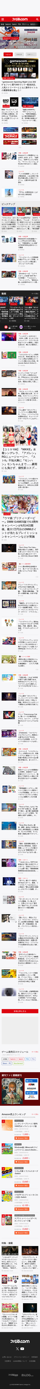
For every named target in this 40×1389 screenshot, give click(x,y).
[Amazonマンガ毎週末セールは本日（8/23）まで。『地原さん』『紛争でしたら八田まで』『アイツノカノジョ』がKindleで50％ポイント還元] (9, 156)
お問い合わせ (7, 1357)
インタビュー (7, 214)
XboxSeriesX (18, 1063)
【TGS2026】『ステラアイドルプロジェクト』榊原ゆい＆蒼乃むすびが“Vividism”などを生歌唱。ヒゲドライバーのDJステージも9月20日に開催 (28, 737)
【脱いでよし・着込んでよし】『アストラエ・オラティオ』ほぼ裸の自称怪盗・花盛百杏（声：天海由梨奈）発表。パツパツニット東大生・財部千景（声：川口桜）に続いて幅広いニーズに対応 (28, 921)
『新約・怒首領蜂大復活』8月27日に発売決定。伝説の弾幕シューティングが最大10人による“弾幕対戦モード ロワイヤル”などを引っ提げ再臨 (28, 847)
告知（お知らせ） (8, 78)
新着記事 (19, 54)
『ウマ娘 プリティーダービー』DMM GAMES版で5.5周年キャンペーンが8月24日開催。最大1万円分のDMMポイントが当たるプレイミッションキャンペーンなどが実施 (20, 527)
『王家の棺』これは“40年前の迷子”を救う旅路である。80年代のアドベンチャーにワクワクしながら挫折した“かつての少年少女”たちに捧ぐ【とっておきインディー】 (28, 681)
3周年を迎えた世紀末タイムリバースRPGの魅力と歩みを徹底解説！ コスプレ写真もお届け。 (28, 662)
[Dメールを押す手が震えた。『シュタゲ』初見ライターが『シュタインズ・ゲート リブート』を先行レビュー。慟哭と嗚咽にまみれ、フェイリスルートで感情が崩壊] (24, 211)
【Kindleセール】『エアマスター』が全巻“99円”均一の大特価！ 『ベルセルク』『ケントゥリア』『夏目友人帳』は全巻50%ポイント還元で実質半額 (28, 277)
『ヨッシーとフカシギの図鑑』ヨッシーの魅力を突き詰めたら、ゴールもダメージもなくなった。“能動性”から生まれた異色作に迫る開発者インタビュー (9, 1319)
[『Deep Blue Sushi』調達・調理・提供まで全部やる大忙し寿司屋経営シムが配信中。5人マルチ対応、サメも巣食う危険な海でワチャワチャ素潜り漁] (9, 826)
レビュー (21, 214)
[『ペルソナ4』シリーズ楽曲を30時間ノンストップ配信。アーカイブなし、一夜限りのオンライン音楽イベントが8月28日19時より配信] (9, 973)
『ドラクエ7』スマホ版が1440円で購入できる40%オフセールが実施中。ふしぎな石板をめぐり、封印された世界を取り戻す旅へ (28, 483)
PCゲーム (25, 24)
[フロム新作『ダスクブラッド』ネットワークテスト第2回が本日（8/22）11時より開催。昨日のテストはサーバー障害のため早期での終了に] (9, 696)
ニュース (6, 38)
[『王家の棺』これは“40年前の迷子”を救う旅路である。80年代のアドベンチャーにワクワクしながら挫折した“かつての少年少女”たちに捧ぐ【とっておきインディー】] (9, 678)
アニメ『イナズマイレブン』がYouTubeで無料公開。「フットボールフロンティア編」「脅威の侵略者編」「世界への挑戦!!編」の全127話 (28, 589)
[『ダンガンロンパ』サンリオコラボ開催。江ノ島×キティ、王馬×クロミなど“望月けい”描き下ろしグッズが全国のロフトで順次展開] (9, 900)
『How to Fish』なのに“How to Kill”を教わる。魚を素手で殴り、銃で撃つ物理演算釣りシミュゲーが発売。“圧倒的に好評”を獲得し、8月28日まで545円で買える (28, 811)
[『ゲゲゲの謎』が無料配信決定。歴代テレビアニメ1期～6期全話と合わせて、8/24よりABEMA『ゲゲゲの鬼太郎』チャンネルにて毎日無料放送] (9, 992)
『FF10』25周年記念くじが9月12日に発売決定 (28, 193)
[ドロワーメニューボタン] (2, 19)
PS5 (19, 24)
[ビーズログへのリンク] (27, 1375)
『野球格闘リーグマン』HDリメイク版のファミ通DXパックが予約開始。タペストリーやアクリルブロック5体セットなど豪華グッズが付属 (28, 792)
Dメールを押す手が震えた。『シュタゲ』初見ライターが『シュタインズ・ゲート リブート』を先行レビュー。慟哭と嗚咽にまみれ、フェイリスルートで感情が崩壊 (24, 223)
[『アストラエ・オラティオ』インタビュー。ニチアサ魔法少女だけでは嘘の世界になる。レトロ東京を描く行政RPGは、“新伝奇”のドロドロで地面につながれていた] (9, 211)
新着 (2, 24)
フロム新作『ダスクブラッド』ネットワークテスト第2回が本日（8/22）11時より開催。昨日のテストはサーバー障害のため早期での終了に (28, 700)
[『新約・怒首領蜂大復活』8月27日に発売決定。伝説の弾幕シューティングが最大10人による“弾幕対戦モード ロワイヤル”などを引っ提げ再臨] (9, 844)
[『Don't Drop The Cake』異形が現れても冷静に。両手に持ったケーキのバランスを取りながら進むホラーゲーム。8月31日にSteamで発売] (9, 548)
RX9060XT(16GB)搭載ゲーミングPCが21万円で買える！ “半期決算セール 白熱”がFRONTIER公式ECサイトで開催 (28, 243)
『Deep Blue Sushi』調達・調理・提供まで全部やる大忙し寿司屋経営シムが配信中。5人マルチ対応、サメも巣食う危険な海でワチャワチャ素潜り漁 (28, 829)
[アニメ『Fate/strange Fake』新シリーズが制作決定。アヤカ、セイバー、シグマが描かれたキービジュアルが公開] (9, 715)
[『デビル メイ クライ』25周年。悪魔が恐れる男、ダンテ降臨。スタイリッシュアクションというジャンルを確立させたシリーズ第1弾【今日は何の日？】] (9, 392)
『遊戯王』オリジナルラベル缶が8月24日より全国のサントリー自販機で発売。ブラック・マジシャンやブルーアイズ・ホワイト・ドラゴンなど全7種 (28, 607)
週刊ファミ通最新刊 (12, 1075)
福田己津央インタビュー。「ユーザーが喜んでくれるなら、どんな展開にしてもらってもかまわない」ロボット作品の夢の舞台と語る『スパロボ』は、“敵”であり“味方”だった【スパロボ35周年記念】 (29, 1291)
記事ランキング (32, 54)
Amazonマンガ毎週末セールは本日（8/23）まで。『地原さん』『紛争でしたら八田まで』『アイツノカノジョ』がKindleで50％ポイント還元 (28, 159)
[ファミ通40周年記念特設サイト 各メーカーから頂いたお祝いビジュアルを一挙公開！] (9, 566)
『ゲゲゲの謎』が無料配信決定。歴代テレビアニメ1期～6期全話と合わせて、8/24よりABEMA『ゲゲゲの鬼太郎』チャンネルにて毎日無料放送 (28, 995)
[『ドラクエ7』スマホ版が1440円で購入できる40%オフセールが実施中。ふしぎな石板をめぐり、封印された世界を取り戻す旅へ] (9, 479)
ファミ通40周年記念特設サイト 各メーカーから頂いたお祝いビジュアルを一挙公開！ (28, 569)
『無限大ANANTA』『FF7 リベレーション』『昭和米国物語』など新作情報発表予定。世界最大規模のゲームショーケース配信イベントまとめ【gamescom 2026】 (30, 115)
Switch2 (8, 24)
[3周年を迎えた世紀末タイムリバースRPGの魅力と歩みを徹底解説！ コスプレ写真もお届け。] (9, 659)
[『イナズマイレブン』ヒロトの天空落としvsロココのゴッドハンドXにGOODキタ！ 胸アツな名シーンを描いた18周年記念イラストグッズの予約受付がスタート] (9, 641)
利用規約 (35, 1357)
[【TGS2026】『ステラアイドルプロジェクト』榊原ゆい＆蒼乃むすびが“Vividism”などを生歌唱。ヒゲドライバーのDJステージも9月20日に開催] (9, 733)
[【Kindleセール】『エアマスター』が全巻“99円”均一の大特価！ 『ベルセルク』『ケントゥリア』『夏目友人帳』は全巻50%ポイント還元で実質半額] (9, 274)
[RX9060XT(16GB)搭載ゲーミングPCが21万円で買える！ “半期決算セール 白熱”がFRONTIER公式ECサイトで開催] (9, 239)
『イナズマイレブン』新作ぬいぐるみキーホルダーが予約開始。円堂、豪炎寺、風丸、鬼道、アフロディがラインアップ (28, 626)
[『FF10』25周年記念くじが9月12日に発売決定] (9, 193)
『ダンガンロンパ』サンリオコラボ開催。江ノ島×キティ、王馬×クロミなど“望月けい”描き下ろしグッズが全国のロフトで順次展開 (28, 903)
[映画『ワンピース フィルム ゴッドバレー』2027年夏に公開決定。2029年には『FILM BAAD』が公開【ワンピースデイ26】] (10, 102)
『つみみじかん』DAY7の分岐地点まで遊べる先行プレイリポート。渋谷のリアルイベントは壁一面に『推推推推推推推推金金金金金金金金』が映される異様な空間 (28, 866)
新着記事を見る (20, 1011)
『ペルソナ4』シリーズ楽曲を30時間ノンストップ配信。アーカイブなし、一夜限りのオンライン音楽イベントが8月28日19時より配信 (28, 977)
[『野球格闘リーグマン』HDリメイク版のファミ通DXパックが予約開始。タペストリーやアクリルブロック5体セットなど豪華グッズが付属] (9, 789)
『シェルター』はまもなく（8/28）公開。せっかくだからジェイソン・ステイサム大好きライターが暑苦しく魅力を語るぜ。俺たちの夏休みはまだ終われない (28, 340)
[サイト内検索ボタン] (37, 19)
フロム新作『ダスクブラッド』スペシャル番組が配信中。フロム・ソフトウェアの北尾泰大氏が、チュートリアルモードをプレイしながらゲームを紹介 (20, 43)
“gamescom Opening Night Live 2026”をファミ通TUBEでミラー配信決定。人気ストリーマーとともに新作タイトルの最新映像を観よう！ (20, 86)
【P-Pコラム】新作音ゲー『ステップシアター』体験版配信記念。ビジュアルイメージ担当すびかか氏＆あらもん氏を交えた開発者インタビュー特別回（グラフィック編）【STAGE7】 (28, 958)
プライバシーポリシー (21, 1357)
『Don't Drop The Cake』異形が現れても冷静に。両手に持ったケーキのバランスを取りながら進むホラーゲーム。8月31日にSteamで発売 (28, 551)
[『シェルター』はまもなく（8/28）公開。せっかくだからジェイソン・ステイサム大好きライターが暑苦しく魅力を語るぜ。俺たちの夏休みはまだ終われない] (9, 337)
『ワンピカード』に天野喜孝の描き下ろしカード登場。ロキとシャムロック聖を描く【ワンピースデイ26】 (28, 260)
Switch (14, 24)
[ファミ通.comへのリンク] (20, 19)
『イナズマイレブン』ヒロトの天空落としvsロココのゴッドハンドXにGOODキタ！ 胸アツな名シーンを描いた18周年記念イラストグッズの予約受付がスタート (28, 644)
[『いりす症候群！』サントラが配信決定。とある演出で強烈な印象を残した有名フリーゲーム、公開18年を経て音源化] (9, 174)
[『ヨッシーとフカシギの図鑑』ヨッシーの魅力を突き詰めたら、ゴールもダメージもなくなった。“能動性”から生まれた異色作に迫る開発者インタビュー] (10, 1307)
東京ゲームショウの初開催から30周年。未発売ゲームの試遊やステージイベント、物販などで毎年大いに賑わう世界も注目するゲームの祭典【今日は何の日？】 (28, 774)
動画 (4, 293)
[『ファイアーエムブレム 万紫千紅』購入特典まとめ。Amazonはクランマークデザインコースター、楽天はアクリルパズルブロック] (10, 1279)
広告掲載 (32, 1361)
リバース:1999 (25, 656)
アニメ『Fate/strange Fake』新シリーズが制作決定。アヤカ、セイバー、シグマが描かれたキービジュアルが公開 (28, 718)
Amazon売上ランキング (14, 1114)
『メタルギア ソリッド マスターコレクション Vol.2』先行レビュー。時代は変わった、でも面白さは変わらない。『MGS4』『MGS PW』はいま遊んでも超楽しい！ (10, 1262)
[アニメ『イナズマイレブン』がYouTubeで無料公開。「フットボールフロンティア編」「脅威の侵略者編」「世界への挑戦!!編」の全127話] (9, 585)
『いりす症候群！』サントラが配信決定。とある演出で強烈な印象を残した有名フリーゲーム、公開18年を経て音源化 (28, 178)
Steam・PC (7, 1063)
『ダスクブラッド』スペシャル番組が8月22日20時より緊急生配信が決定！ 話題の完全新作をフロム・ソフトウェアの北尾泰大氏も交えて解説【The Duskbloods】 (28, 940)
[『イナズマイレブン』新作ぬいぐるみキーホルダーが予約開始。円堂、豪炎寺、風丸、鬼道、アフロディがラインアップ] (9, 622)
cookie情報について (20, 1361)
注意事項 (8, 1361)
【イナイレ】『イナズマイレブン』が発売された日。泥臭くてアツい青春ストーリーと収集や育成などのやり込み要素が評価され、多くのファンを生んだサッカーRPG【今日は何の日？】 (28, 755)
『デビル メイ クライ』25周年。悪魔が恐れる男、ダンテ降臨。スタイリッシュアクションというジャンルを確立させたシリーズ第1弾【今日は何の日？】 (28, 395)
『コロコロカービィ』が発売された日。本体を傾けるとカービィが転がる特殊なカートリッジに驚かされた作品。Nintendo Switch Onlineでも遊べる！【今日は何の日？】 (28, 358)
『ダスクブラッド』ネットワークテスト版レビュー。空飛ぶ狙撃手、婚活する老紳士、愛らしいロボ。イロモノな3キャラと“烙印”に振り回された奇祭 (30, 1262)
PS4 (33, 1059)
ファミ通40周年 (26, 564)
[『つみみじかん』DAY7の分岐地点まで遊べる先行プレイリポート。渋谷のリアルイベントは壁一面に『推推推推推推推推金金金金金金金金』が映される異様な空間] (9, 863)
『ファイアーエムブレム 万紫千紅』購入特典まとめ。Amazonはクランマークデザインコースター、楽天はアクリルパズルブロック (10, 1291)
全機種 (5, 1059)
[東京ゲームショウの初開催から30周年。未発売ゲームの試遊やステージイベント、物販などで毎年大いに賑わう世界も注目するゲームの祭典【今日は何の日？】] (9, 770)
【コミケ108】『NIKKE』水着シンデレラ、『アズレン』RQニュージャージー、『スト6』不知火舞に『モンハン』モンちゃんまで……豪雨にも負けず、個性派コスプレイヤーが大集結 (19, 458)
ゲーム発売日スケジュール (15, 1051)
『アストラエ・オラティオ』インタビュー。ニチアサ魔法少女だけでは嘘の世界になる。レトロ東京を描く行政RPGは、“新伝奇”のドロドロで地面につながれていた (9, 223)
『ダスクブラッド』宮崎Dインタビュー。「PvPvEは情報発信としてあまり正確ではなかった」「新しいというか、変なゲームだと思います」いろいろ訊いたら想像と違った (30, 1319)
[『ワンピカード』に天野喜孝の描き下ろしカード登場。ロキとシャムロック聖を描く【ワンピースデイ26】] (9, 258)
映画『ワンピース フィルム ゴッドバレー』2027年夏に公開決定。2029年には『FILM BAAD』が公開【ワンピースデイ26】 (10, 115)
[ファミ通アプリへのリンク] (13, 1375)
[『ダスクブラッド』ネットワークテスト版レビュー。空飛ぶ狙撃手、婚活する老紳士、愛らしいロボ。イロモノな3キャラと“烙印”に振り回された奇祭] (30, 1250)
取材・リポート (9, 445)
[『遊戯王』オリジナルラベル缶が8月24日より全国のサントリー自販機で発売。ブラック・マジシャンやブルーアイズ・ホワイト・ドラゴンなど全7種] (9, 604)
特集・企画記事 (28, 106)
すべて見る (35, 293)
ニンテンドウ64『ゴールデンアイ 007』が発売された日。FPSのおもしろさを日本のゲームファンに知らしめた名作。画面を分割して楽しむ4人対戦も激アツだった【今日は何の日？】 (28, 377)
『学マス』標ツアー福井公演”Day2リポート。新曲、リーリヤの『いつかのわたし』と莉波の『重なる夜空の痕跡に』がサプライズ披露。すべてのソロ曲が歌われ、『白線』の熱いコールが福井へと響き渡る (28, 884)
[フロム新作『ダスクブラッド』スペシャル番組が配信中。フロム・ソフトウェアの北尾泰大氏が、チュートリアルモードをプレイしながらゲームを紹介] (20, 38)
